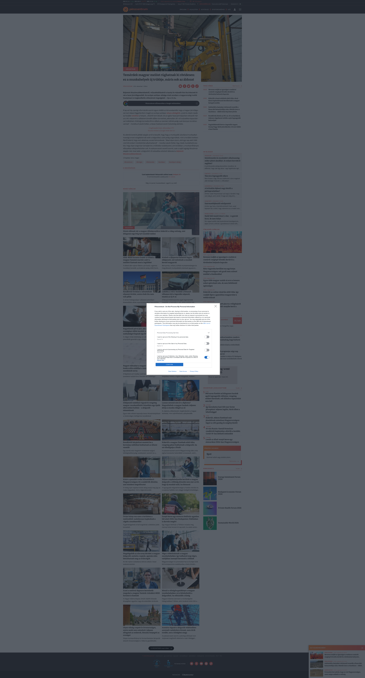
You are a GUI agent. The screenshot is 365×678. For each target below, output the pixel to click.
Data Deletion (172, 371)
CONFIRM (169, 364)
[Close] (216, 307)
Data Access (183, 371)
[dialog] (183, 339)
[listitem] (183, 333)
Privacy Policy (194, 371)
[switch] (206, 337)
